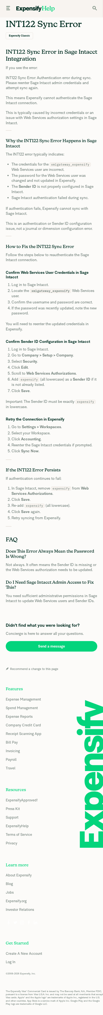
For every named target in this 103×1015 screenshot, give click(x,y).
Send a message (51, 646)
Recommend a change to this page (34, 669)
